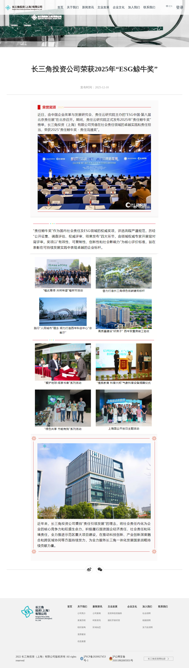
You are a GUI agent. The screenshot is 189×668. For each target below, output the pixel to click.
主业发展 (103, 7)
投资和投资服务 (115, 613)
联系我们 (149, 7)
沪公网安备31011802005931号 (122, 658)
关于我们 (73, 7)
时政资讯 (97, 620)
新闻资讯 (88, 7)
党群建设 (82, 634)
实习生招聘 (147, 627)
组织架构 (82, 627)
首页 (60, 7)
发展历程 (82, 620)
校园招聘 (146, 620)
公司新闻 (97, 613)
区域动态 (97, 627)
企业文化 (119, 7)
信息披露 (82, 641)
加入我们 (134, 7)
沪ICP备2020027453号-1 (95, 658)
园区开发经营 (114, 620)
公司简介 (82, 613)
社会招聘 (146, 613)
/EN (169, 6)
